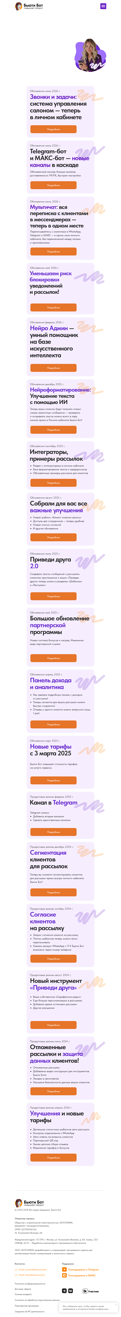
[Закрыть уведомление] (115, 1304)
